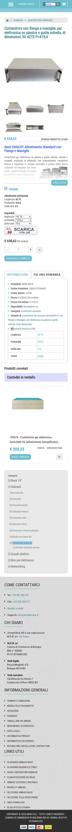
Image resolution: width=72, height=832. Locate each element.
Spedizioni (13, 710)
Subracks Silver (19, 524)
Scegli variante (20, 456)
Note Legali (13, 731)
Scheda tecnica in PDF (24, 328)
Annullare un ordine (19, 721)
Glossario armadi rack (20, 762)
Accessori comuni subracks (25, 530)
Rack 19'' (16, 480)
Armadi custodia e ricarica (22, 782)
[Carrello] (64, 4)
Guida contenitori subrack (22, 772)
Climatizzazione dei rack (21, 777)
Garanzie (12, 716)
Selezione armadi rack (20, 792)
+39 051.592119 (20, 595)
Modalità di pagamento (20, 705)
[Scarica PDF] (21, 230)
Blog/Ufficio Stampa (18, 807)
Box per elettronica (22, 560)
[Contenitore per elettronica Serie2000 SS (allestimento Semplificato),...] (36, 403)
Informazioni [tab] (17, 274)
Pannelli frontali (20, 505)
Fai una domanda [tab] (47, 274)
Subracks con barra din (21, 536)
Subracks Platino (20, 511)
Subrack (18, 20)
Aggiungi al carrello (18, 258)
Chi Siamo (24, 636)
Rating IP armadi (16, 787)
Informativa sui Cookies (20, 741)
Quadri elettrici (20, 554)
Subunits (16, 499)
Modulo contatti (15, 608)
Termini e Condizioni (18, 700)
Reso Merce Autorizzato (20, 726)
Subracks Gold (19, 517)
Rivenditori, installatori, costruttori (28, 746)
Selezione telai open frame (22, 797)
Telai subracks (16, 492)
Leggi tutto (59, 182)
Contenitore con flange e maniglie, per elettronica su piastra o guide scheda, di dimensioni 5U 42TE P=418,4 (34, 32)
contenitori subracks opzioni (26, 547)
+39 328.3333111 (21, 601)
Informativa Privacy (18, 736)
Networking (18, 566)
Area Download (16, 802)
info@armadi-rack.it (28, 615)
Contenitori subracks (40, 20)
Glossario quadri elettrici (22, 767)
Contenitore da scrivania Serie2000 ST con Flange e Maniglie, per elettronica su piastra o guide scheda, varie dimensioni (35, 320)
